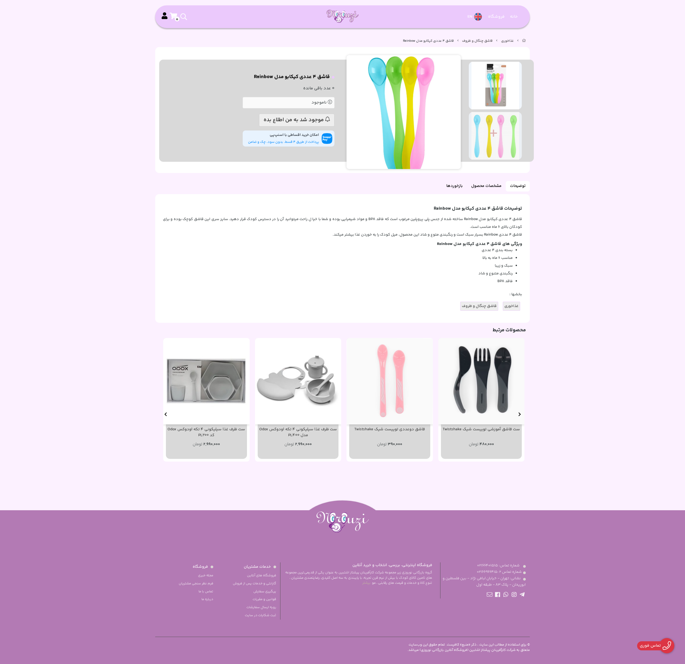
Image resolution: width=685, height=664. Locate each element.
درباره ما (207, 599)
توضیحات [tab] (518, 186)
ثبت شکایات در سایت (260, 615)
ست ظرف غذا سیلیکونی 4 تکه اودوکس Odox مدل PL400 (298, 433)
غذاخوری (507, 41)
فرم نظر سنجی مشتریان (196, 583)
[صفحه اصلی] (524, 41)
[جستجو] (207, 16)
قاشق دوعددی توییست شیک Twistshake (389, 429)
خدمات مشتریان (257, 567)
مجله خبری (205, 575)
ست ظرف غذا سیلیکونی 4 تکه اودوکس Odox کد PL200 (206, 433)
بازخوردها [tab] (454, 186)
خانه (514, 16)
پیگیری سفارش (264, 591)
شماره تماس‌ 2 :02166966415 (499, 572)
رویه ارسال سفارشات (261, 607)
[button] (519, 414)
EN (470, 16)
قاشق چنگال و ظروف (477, 41)
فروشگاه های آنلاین (261, 575)
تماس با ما (206, 591)
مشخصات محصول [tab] (486, 186)
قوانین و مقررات (264, 599)
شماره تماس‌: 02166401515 (498, 566)
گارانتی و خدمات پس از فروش (254, 583)
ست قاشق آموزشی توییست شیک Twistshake (481, 429)
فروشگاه (496, 16)
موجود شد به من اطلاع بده (294, 120)
